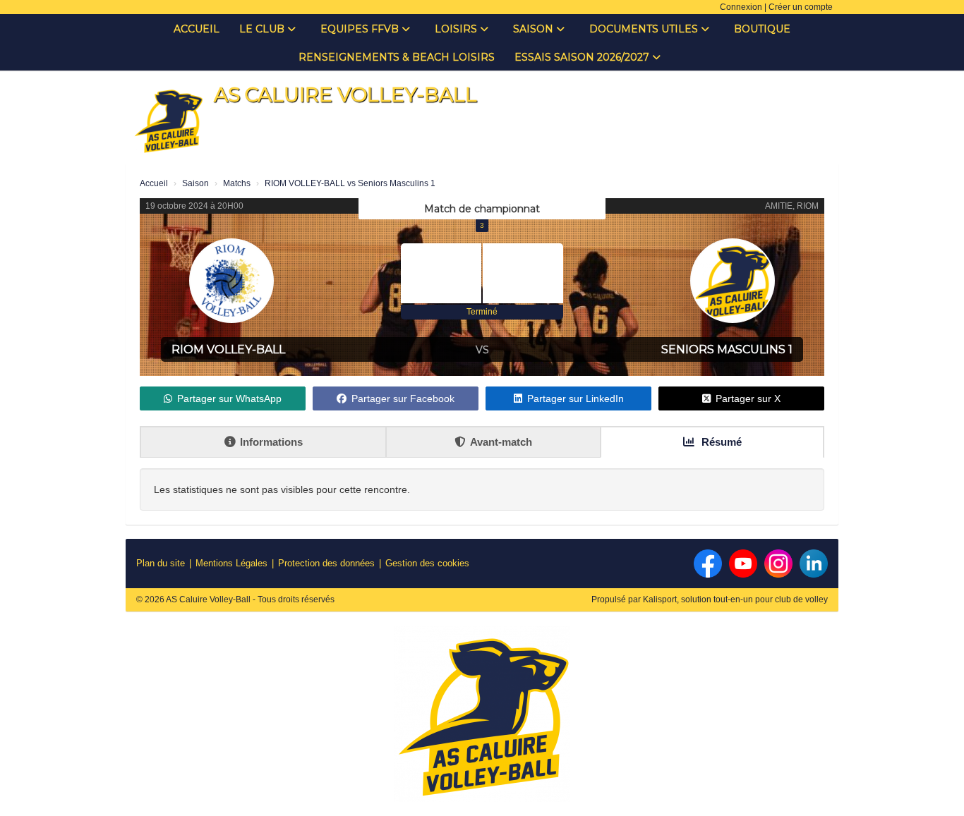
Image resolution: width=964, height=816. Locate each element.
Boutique (762, 29)
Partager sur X (748, 398)
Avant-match (501, 442)
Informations (271, 442)
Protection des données (326, 563)
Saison (534, 29)
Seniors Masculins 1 (727, 349)
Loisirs (457, 29)
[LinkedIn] (814, 563)
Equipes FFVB (361, 29)
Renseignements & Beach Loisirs (397, 57)
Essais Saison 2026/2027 (583, 57)
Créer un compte (801, 7)
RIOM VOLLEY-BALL (228, 349)
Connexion (741, 7)
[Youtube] (743, 563)
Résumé (720, 442)
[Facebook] (708, 563)
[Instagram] (778, 563)
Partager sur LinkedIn (575, 398)
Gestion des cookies (427, 563)
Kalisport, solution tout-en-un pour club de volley (735, 599)
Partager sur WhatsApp (229, 398)
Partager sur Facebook (402, 398)
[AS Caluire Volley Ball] (482, 719)
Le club (263, 29)
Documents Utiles (645, 29)
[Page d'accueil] (168, 120)
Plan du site (160, 563)
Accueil (196, 29)
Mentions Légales (231, 563)
